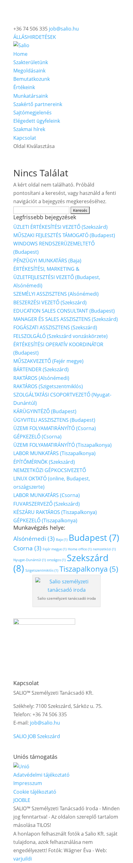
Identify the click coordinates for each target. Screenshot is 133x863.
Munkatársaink (30, 95)
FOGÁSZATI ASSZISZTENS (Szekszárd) (55, 327)
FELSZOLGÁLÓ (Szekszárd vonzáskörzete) (60, 336)
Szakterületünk (30, 62)
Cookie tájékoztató (34, 791)
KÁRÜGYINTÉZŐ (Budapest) (44, 411)
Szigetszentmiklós (41, 570)
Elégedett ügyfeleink (36, 120)
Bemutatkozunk (31, 79)
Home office (80, 549)
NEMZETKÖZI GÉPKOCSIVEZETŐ (49, 470)
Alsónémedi (34, 538)
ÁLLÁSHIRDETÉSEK (34, 37)
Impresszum (27, 783)
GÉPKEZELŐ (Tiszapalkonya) (45, 520)
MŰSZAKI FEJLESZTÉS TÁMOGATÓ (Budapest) (64, 235)
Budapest (94, 537)
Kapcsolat (24, 137)
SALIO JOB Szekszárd (36, 736)
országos (56, 560)
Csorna (27, 548)
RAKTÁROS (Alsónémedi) (41, 378)
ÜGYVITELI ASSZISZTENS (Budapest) (54, 420)
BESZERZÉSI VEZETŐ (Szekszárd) (50, 302)
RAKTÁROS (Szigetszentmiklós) (48, 386)
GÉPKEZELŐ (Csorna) (37, 436)
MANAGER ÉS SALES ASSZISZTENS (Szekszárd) (65, 319)
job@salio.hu (45, 722)
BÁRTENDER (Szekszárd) (41, 369)
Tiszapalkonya (88, 569)
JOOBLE (21, 800)
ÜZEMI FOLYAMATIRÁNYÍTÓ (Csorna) (54, 428)
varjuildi (22, 858)
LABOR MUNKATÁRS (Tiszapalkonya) (54, 453)
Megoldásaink (29, 70)
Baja (61, 539)
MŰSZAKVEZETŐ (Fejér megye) (48, 361)
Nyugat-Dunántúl (29, 560)
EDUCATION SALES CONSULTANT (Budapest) (64, 310)
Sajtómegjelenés (32, 112)
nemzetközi (104, 549)
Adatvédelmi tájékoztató (41, 774)
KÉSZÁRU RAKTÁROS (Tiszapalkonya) (55, 512)
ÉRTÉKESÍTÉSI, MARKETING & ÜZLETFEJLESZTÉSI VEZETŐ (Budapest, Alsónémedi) (56, 277)
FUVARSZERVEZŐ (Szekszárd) (46, 503)
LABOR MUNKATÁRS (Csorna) (46, 495)
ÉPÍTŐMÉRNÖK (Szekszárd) (44, 461)
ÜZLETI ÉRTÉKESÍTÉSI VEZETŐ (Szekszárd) (60, 227)
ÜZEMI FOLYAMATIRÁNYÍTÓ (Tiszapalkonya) (62, 445)
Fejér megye (54, 549)
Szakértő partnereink (37, 104)
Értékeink (24, 87)
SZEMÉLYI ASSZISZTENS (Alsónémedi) (56, 293)
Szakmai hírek (29, 129)
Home (20, 54)
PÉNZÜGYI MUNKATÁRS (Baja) (47, 260)
